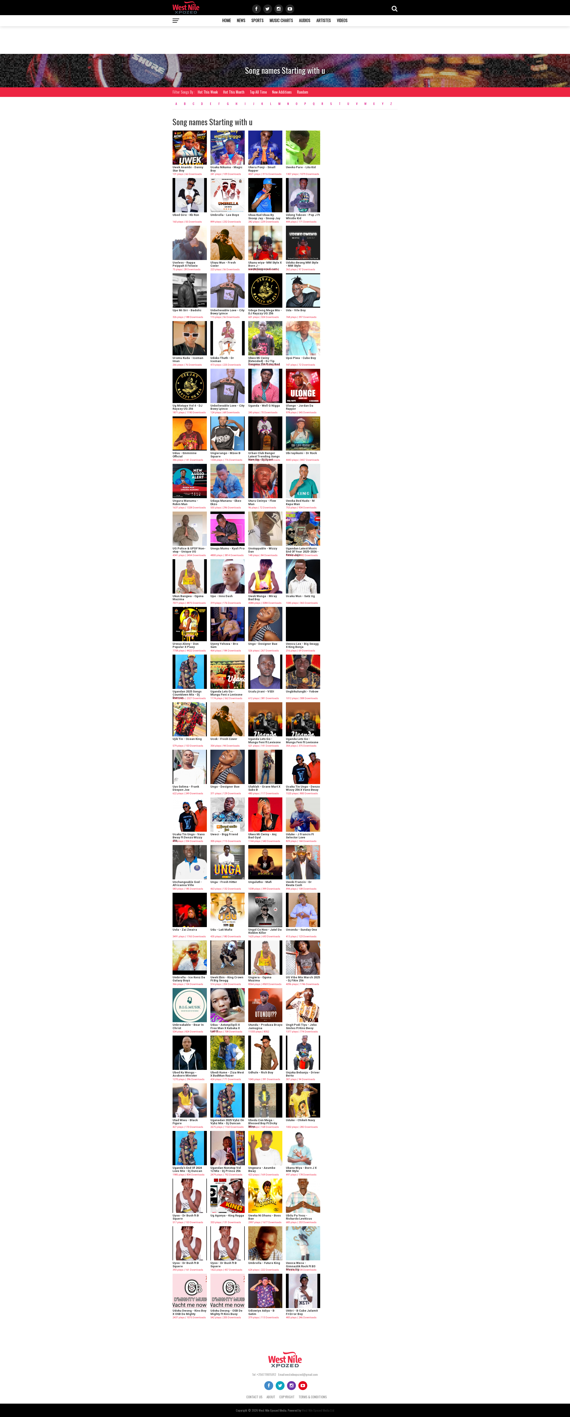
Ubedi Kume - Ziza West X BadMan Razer (227, 1074)
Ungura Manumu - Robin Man (185, 502)
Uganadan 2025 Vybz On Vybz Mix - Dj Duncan (227, 1121)
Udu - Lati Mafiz (221, 929)
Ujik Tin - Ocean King (187, 739)
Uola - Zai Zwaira (185, 929)
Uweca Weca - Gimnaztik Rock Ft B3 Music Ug (300, 1266)
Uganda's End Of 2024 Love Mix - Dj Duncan (187, 1169)
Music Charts (281, 20)
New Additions (282, 92)
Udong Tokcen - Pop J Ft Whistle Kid (303, 216)
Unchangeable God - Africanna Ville (187, 883)
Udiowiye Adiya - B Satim (261, 1312)
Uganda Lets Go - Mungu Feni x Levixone (226, 693)
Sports (257, 20)
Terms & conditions (313, 1396)
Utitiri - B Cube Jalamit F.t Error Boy (302, 1312)
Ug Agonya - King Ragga (227, 1215)
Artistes (323, 20)
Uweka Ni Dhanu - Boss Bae (264, 1217)
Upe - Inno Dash (221, 596)
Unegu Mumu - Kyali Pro (227, 548)
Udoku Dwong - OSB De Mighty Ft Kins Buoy (226, 1312)
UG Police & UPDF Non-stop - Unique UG (189, 550)
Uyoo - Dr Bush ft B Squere (186, 1217)
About (271, 1396)
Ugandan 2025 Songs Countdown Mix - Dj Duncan (187, 695)
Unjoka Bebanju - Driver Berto (303, 1074)
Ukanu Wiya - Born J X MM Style (301, 1169)
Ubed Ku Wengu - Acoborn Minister (185, 1074)
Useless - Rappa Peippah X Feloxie (185, 264)
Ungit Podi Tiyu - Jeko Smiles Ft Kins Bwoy (301, 1026)
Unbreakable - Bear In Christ (188, 1026)
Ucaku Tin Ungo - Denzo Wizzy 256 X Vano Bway (303, 788)
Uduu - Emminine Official (185, 454)
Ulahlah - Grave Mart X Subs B (264, 788)
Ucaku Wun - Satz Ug (300, 596)
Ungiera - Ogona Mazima (259, 979)
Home (226, 20)
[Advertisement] (179, 40)
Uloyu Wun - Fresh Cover (223, 264)
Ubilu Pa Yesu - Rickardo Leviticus (299, 1217)
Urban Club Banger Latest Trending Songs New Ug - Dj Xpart (264, 456)
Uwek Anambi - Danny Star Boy (188, 169)
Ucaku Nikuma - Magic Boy (226, 169)
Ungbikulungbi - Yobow (302, 691)
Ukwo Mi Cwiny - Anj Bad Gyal (262, 836)
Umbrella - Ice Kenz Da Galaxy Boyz (189, 979)
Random (302, 92)
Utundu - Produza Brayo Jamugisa (265, 1026)
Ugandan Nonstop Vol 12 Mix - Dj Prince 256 (225, 1169)
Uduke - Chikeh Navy (300, 1120)
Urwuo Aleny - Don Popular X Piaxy (186, 645)
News (241, 20)
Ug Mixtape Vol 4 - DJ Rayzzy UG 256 (187, 407)
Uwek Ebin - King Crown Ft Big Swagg (226, 979)
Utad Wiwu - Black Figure (185, 1121)
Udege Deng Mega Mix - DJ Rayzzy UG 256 (265, 312)
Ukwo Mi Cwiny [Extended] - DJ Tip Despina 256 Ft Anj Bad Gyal (264, 362)
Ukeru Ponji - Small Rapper (261, 169)
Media (282, 1410)
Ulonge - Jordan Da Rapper (299, 407)
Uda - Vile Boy (296, 310)
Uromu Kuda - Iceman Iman (188, 359)
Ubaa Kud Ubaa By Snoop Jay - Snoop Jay (264, 216)
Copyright (287, 1396)
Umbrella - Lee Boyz (224, 215)
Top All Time (258, 92)
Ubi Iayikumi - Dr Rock (301, 453)
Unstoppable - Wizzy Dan (262, 550)
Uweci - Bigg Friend (224, 834)
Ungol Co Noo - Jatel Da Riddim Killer (265, 931)
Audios (304, 20)
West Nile (264, 1410)
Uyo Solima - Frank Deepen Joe (186, 788)
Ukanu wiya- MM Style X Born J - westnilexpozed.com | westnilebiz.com (265, 267)
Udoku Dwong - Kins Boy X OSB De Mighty (189, 1312)
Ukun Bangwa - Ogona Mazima (188, 597)
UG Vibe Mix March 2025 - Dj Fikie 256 (303, 979)
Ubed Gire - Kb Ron (186, 215)
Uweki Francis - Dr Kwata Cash (299, 883)
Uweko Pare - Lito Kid (301, 167)
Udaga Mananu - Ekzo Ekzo (225, 502)
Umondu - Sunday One (301, 929)
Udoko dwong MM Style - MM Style (302, 264)
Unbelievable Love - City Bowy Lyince (227, 312)
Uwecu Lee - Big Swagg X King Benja (302, 645)
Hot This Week (208, 92)
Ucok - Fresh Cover (223, 739)
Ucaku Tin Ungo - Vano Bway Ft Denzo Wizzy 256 (189, 837)
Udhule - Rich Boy (260, 1072)
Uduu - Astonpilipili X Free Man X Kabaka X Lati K (225, 1028)
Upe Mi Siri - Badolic (187, 310)
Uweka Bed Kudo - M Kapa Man (300, 502)
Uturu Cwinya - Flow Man (262, 502)
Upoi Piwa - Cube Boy (301, 358)
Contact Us (254, 1396)
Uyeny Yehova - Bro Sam (224, 645)
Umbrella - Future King (264, 1263)
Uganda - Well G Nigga (264, 405)
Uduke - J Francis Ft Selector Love (300, 836)
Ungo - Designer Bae (262, 643)
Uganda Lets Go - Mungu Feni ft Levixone (264, 740)
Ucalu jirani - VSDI (261, 691)
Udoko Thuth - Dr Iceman (222, 359)
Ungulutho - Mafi (260, 882)
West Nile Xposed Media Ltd (318, 1410)
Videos (342, 20)
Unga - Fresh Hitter (223, 882)
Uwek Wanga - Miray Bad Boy (262, 597)
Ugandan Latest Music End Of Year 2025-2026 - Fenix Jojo (302, 552)
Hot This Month (233, 92)
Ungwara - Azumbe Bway (261, 1169)
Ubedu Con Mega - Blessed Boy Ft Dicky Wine (262, 1123)
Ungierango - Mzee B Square (225, 454)
